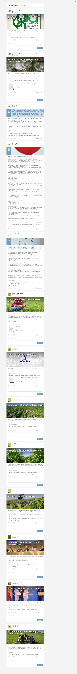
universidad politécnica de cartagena (18, 428)
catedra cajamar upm (14, 132)
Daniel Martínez (15, 582)
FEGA (19, 654)
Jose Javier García (15, 293)
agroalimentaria (13, 426)
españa (14, 323)
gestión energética (14, 35)
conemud (12, 375)
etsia (21, 132)
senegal (38, 375)
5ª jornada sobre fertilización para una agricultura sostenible (24, 247)
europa (22, 426)
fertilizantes (39, 282)
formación (23, 654)
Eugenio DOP (14, 536)
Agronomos (28, 282)
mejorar (37, 472)
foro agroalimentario (14, 224)
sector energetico (32, 37)
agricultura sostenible (20, 282)
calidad (11, 472)
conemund (18, 78)
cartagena (26, 222)
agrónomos (12, 78)
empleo (39, 78)
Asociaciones (13, 130)
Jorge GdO (14, 348)
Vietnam (12, 81)
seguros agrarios (13, 133)
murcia (30, 224)
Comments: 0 (39, 40)
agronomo (21, 222)
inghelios (30, 35)
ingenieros (30, 80)
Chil (12, 105)
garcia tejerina (17, 609)
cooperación (23, 78)
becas (11, 654)
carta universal (13, 518)
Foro (41, 222)
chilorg (15, 105)
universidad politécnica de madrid (25, 133)
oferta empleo (25, 37)
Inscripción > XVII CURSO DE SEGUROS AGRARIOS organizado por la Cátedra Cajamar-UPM (25, 119)
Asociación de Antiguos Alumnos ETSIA (19, 10)
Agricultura (12, 280)
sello (36, 609)
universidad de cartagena (26, 474)
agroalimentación (14, 222)
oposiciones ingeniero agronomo (17, 324)
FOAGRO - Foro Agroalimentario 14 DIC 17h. (20, 156)
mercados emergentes (15, 474)
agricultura (12, 282)
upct (27, 428)
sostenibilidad (13, 566)
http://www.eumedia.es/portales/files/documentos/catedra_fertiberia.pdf (27, 277)
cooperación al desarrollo (32, 78)
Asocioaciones (13, 516)
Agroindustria (13, 220)
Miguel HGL (14, 233)
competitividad (17, 472)
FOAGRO (37, 222)
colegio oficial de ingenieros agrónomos (25, 518)
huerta (26, 426)
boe (11, 323)
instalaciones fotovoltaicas (15, 37)
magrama (28, 323)
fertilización (33, 282)
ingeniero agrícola (14, 80)
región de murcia (36, 224)
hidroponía (23, 472)
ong (35, 375)
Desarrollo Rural (13, 321)
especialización (32, 222)
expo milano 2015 (38, 518)
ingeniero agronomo (23, 35)
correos (11, 609)
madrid (33, 132)
